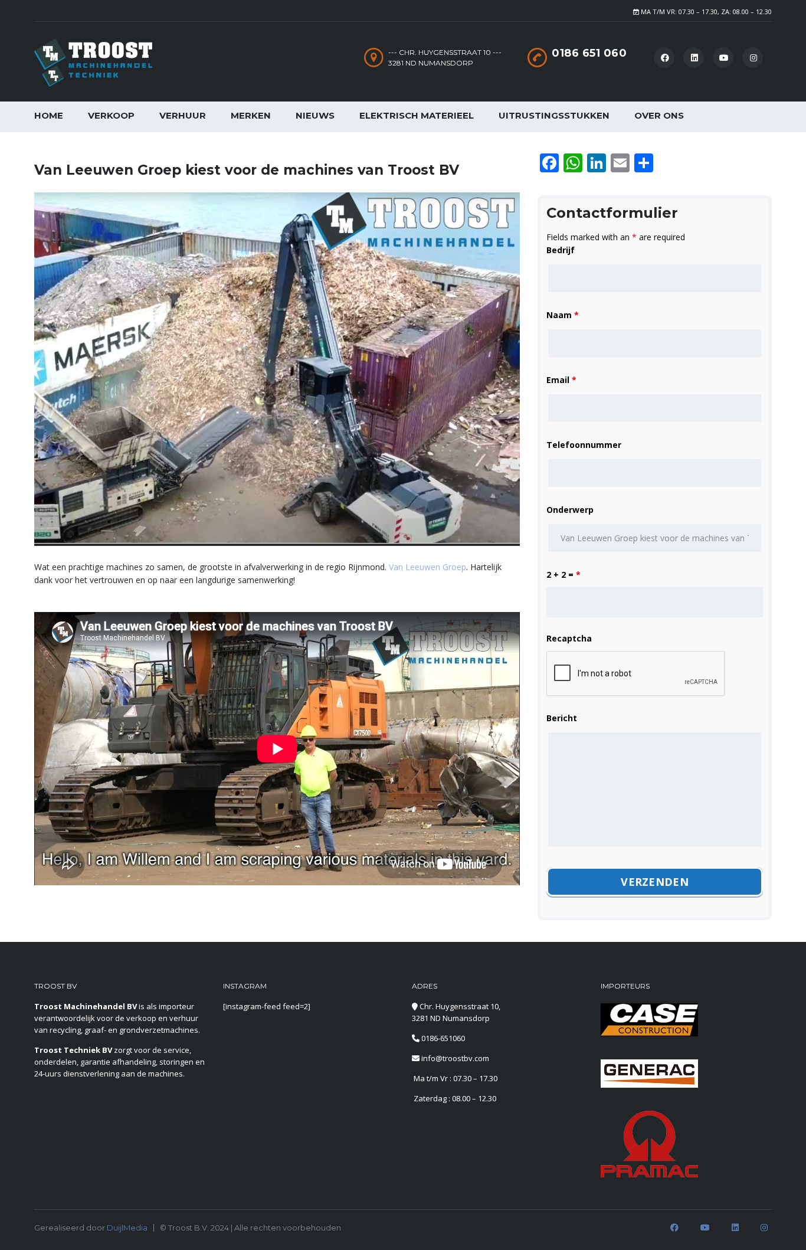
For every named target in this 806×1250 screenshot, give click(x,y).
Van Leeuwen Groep (427, 566)
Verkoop (111, 115)
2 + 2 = (563, 574)
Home (48, 115)
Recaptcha (569, 638)
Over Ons (659, 115)
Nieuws (315, 115)
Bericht (561, 718)
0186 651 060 (589, 53)
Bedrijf (560, 250)
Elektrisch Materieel (416, 115)
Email (561, 379)
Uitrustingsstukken (554, 115)
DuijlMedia (127, 1227)
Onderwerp (570, 509)
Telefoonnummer (583, 444)
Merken (251, 115)
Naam (562, 314)
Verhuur (182, 115)
